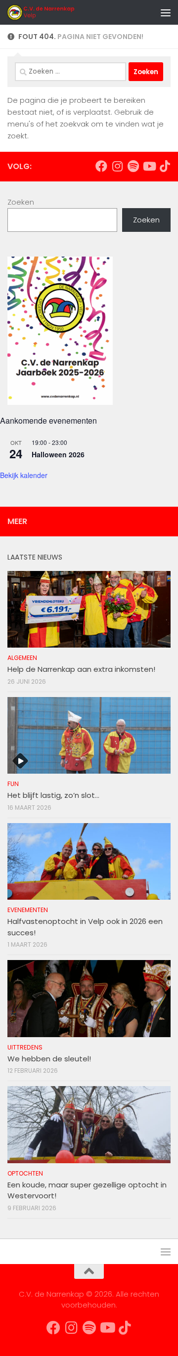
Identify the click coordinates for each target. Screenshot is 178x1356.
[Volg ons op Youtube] (149, 166)
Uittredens (25, 1047)
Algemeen (22, 658)
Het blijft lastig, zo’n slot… (53, 795)
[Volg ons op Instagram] (117, 166)
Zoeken (20, 202)
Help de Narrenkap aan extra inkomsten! (81, 669)
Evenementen (27, 910)
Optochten (25, 1173)
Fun (13, 784)
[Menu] (165, 12)
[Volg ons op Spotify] (133, 166)
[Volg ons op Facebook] (101, 166)
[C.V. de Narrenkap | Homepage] (53, 12)
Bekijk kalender (23, 475)
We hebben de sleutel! (49, 1058)
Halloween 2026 (58, 454)
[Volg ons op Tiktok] (165, 166)
